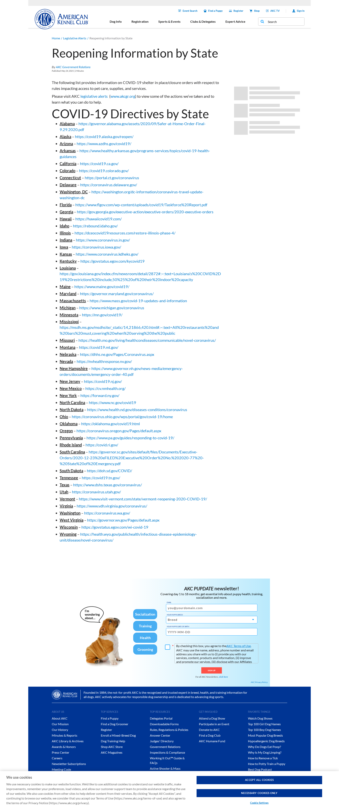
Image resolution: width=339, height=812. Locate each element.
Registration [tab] (140, 21)
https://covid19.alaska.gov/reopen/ (104, 136)
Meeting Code (61, 769)
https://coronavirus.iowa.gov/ (96, 247)
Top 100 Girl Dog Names (264, 724)
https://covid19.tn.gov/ (101, 477)
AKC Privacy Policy (259, 682)
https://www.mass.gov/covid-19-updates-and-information (138, 300)
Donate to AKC (209, 730)
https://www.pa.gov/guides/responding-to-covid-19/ (130, 437)
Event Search (190, 10)
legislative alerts (94, 96)
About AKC (59, 718)
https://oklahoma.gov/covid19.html (110, 423)
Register (238, 10)
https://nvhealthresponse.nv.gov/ (104, 361)
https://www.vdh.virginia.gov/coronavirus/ (112, 506)
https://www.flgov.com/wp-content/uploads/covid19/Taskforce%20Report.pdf (141, 204)
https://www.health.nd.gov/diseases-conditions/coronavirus (137, 409)
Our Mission (60, 724)
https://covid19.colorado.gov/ (104, 170)
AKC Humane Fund (212, 741)
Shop (257, 10)
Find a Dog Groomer (114, 724)
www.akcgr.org (122, 96)
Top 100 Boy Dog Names (264, 730)
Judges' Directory (162, 741)
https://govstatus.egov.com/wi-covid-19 (114, 527)
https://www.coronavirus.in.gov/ (103, 240)
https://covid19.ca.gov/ (99, 163)
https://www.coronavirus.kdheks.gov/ (107, 254)
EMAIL (169, 602)
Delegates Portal (161, 718)
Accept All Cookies (259, 779)
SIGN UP (211, 670)
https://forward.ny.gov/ (99, 395)
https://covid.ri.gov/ (102, 444)
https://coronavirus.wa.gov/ (107, 513)
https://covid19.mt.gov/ (98, 347)
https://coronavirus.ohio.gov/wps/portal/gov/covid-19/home (122, 416)
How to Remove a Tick (263, 758)
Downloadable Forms (164, 724)
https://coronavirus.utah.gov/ (96, 491)
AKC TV (275, 10)
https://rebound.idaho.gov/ (95, 225)
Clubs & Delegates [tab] (203, 21)
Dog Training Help (113, 741)
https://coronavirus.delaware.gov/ (108, 184)
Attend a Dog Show (212, 718)
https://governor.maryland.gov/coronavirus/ (117, 293)
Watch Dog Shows (260, 718)
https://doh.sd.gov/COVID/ (109, 470)
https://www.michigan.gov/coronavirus (111, 307)
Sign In (300, 10)
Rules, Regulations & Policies (169, 730)
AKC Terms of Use (238, 646)
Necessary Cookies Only (259, 793)
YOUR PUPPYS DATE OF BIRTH (178, 626)
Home (56, 38)
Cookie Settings (259, 802)
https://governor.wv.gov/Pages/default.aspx (123, 520)
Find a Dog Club (210, 735)
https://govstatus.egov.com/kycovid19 (112, 261)
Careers (57, 758)
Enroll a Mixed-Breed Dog (118, 735)
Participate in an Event (214, 724)
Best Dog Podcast (260, 769)
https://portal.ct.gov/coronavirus (112, 177)
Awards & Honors (64, 747)
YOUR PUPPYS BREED (175, 615)
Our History (60, 730)
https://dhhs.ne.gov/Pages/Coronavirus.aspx (117, 354)
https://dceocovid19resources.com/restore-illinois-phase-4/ (125, 233)
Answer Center (160, 735)
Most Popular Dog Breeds (265, 735)
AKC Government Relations (73, 67)
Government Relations (165, 747)
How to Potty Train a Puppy (266, 764)
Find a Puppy (215, 10)
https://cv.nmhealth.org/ (105, 388)
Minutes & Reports (64, 735)
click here (223, 676)
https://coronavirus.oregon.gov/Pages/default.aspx (119, 430)
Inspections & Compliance (167, 752)
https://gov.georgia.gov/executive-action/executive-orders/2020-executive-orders (145, 211)
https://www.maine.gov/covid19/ (101, 286)
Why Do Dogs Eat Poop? (264, 747)
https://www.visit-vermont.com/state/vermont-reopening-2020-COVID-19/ (143, 498)
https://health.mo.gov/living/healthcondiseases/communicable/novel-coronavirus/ (147, 340)
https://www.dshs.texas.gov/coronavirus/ (107, 484)
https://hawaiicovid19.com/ (98, 218)
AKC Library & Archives (68, 741)
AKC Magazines (111, 752)
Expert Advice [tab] (235, 21)
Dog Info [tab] (116, 21)
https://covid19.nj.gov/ (103, 381)
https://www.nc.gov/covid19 (112, 402)
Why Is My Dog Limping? (264, 752)
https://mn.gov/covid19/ (102, 314)
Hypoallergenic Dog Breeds (266, 741)
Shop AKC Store (112, 747)
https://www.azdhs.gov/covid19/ (104, 143)
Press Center (60, 752)
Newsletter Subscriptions (69, 764)
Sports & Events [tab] (169, 21)
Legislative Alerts (74, 38)
